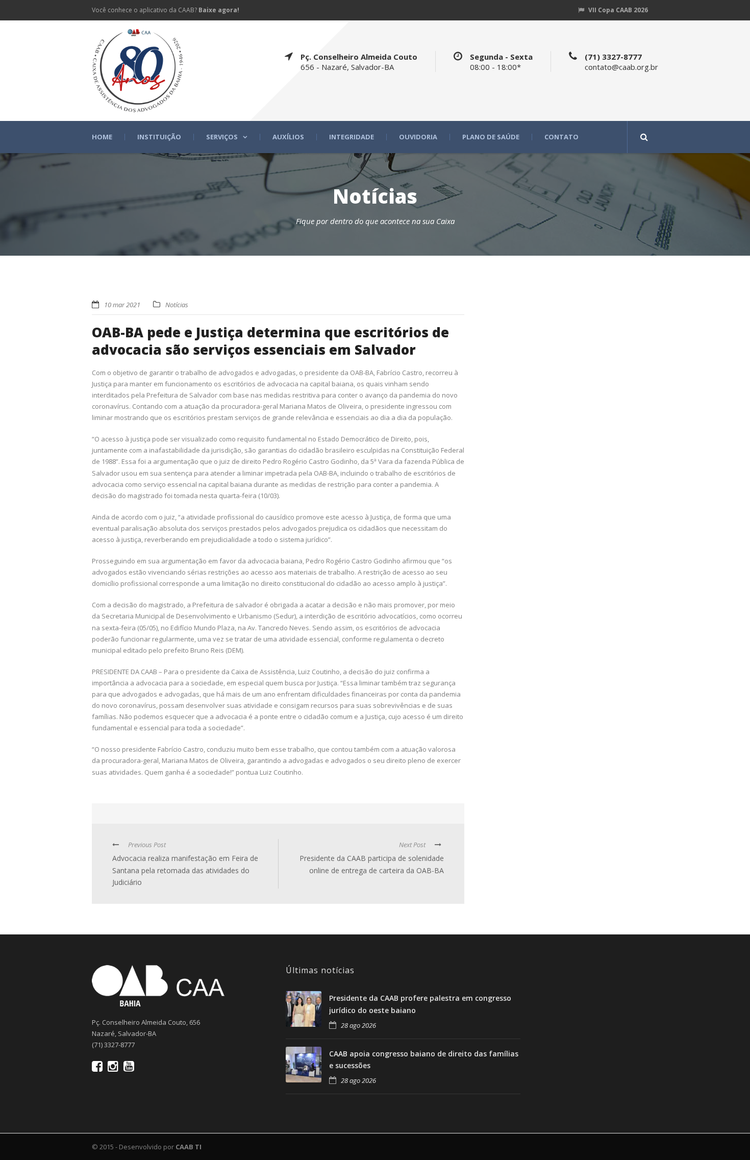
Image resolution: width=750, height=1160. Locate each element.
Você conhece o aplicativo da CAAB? (165, 10)
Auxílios (288, 137)
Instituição (159, 137)
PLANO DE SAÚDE (490, 137)
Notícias (176, 304)
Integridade (351, 137)
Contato (561, 137)
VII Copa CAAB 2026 (618, 10)
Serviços (222, 137)
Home (102, 137)
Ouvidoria (418, 137)
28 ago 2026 (358, 1025)
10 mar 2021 (122, 304)
